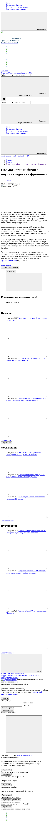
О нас (8, 127)
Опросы (20, 673)
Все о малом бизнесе (14, 129)
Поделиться (11, 271)
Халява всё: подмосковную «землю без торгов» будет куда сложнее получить (26, 532)
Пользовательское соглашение (19, 676)
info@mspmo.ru (8, 156)
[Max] (6, 49)
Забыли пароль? (7, 708)
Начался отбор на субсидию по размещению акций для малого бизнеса (24, 454)
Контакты (5, 673)
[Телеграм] (6, 47)
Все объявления (7, 521)
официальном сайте (9, 260)
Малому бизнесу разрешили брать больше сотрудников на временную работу (25, 399)
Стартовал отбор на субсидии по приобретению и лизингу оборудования (25, 476)
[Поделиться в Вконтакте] (24, 282)
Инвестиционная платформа (17, 131)
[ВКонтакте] (6, 51)
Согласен (5, 698)
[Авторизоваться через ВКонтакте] (24, 743)
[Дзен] (6, 54)
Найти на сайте (7, 75)
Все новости (6, 265)
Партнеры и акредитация (16, 133)
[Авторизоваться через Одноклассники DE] (24, 724)
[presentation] (3, 99)
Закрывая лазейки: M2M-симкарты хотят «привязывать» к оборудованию (26, 572)
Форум (3, 676)
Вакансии (13, 673)
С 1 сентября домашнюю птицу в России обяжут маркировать (25, 359)
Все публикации (7, 653)
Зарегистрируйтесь (24, 755)
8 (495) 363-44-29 (22, 156)
